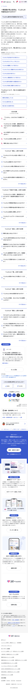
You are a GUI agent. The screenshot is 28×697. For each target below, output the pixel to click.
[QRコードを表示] (10, 395)
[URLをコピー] (5, 395)
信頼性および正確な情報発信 (14, 622)
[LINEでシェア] (22, 395)
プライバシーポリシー (10, 52)
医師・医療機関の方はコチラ (14, 454)
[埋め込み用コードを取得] (14, 395)
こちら (13, 625)
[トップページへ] (14, 636)
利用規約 (3, 52)
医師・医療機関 (15, 619)
